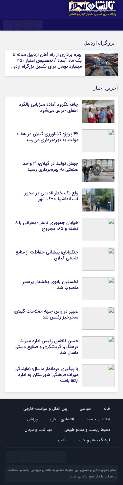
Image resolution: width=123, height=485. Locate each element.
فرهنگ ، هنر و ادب (94, 440)
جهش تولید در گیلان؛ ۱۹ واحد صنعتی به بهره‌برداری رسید (50, 166)
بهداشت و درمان (38, 430)
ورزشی (32, 419)
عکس (62, 440)
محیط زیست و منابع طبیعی (87, 430)
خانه (106, 409)
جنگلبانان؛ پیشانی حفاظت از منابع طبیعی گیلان (46, 255)
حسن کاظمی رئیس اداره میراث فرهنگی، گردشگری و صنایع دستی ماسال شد (46, 346)
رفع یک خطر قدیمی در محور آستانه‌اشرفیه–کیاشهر (51, 196)
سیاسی (85, 409)
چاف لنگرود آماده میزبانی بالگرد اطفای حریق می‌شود (48, 107)
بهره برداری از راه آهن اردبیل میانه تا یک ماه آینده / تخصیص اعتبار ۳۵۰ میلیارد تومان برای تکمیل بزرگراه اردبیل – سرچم (45, 63)
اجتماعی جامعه (98, 419)
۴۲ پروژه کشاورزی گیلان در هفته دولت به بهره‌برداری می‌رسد (47, 136)
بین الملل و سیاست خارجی (45, 409)
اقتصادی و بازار (62, 419)
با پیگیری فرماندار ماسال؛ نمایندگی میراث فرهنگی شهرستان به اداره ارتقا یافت (46, 374)
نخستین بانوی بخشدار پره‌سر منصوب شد (50, 284)
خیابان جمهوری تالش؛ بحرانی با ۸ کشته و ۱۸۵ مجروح (46, 225)
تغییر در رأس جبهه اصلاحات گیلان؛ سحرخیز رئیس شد (46, 314)
